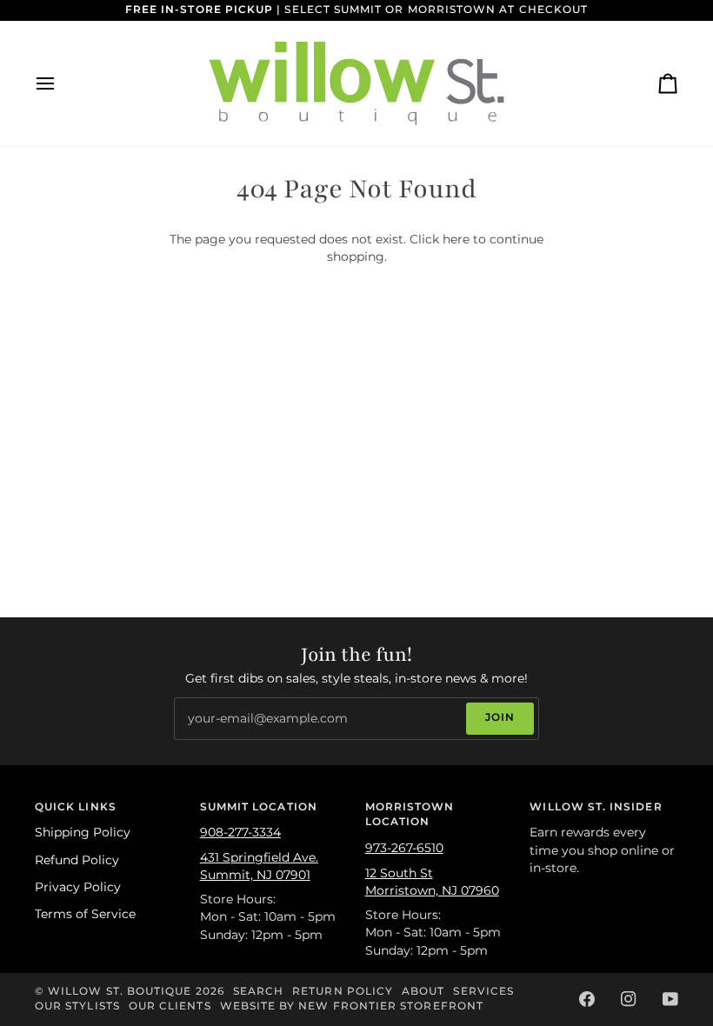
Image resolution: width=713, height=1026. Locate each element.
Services (483, 991)
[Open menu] (61, 83)
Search (258, 991)
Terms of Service (85, 914)
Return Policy (342, 991)
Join (500, 717)
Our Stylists (77, 1006)
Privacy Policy (78, 887)
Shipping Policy (82, 832)
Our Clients (170, 1006)
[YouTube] (670, 999)
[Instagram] (628, 999)
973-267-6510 (404, 848)
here (456, 239)
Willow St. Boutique (119, 991)
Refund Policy (77, 860)
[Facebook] (587, 999)
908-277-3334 (240, 832)
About (423, 991)
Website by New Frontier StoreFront (351, 1006)
